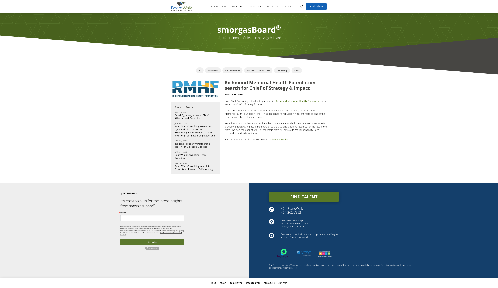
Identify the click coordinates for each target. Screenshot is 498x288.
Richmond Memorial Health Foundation (298, 101)
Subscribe (152, 242)
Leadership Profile (277, 139)
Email (123, 213)
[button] (302, 6)
